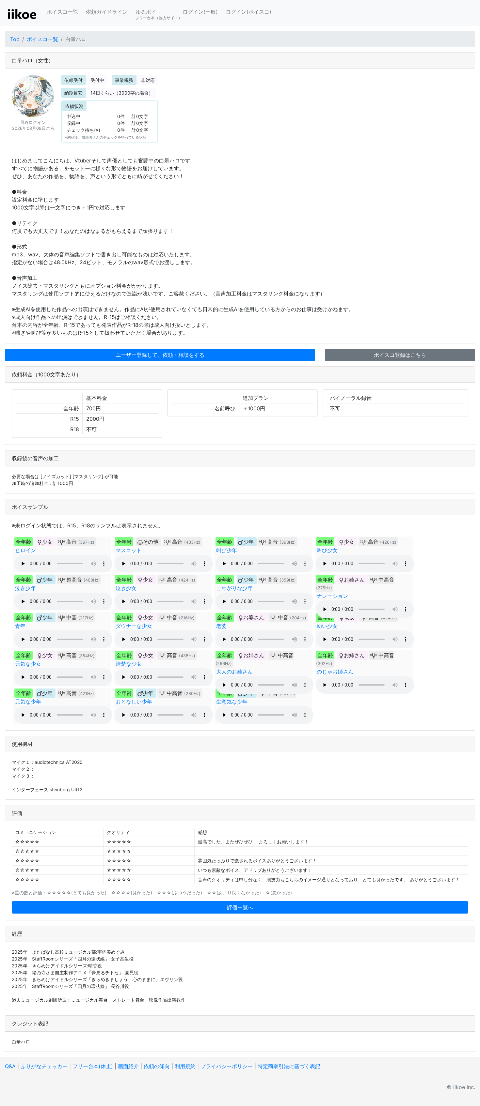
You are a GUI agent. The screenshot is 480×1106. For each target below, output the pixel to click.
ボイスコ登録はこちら (400, 355)
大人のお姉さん (234, 671)
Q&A (10, 1066)
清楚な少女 (129, 663)
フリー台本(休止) (92, 1066)
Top (15, 39)
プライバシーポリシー (226, 1066)
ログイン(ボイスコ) (248, 11)
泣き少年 (25, 588)
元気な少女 (28, 663)
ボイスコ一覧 (62, 11)
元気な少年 (28, 701)
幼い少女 (327, 626)
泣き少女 (126, 588)
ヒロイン (25, 550)
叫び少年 (226, 550)
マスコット (129, 550)
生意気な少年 (232, 701)
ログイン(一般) (200, 11)
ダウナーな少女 (134, 626)
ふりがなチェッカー (44, 1066)
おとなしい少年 (134, 701)
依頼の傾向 (157, 1066)
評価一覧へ (240, 907)
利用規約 (185, 1066)
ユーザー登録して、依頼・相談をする (160, 355)
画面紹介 (128, 1066)
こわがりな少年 (234, 588)
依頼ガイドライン (107, 11)
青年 (20, 626)
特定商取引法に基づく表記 (289, 1066)
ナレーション (332, 596)
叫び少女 (327, 550)
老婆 (221, 626)
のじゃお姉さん (335, 671)
